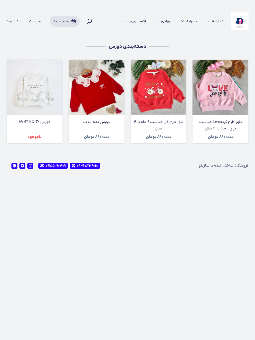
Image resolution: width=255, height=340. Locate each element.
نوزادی (166, 21)
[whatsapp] (14, 166)
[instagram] (30, 166)
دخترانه (218, 21)
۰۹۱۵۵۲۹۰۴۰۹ (56, 165)
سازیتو (203, 165)
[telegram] (22, 166)
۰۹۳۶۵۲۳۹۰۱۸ (87, 165)
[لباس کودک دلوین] (240, 21)
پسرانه (191, 21)
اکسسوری (138, 21)
